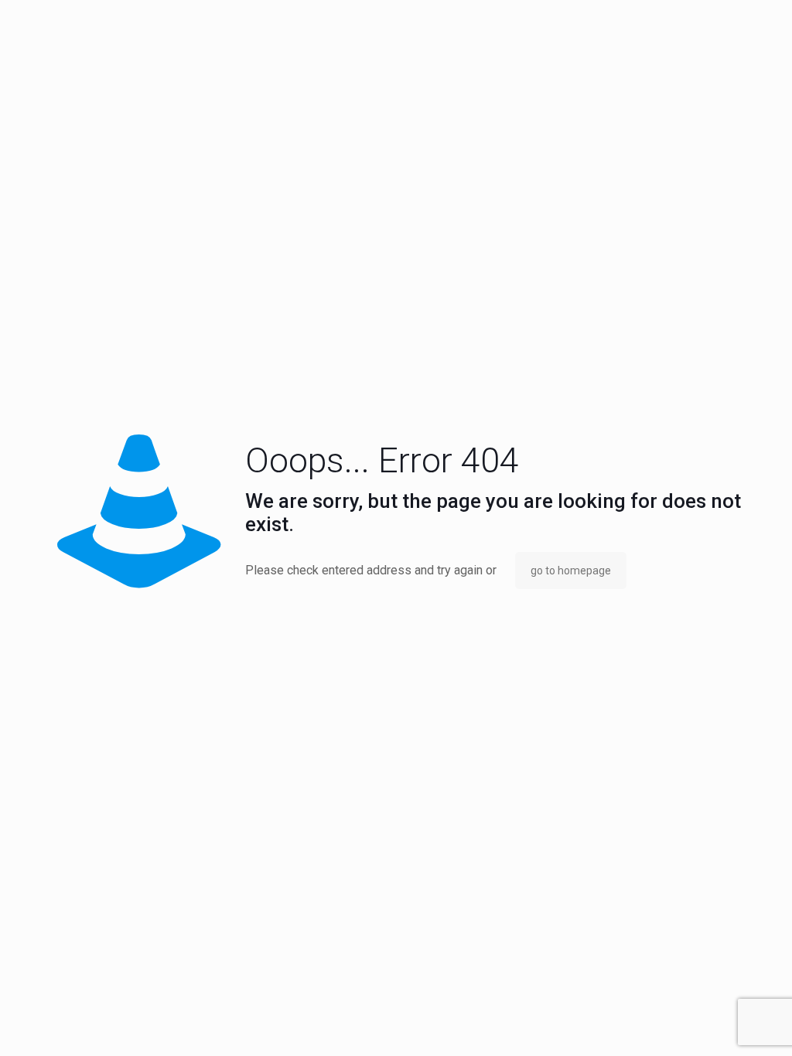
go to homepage (571, 570)
